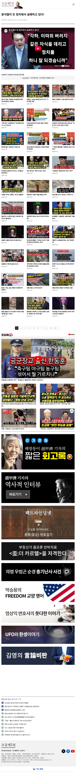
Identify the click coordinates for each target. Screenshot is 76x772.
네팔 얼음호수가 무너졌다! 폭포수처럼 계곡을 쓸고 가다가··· (12, 313)
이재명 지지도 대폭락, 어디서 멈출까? (12, 195)
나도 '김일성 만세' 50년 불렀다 (14, 728)
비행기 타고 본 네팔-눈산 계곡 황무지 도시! (63, 265)
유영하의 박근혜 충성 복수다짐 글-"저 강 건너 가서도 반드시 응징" (63, 124)
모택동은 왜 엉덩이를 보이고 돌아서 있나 (17, 735)
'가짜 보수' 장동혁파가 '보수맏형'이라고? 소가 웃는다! (12, 124)
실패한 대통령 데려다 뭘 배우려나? (11, 240)
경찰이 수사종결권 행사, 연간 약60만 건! (63, 241)
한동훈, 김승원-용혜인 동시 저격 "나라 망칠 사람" (37, 100)
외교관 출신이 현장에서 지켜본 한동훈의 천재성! (38, 148)
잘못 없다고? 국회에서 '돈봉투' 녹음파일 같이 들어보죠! (22, 706)
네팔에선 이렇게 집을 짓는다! (10, 264)
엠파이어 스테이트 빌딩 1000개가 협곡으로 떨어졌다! (12, 217)
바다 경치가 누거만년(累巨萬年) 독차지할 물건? (20, 717)
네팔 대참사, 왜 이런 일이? (34, 288)
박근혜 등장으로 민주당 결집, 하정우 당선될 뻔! (37, 124)
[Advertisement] (38, 681)
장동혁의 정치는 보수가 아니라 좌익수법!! (38, 217)
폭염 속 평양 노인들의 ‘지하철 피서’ (16, 724)
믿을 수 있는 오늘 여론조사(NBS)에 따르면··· (11, 289)
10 (55, 328)
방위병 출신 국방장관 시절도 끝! (10, 147)
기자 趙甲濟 (15, 750)
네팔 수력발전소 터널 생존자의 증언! (63, 99)
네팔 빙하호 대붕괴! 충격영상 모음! (62, 288)
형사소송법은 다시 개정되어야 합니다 (16, 713)
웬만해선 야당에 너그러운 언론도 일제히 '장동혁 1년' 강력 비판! (38, 313)
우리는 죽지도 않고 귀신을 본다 (14, 731)
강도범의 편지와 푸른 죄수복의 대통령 (16, 703)
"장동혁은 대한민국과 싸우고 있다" (62, 171)
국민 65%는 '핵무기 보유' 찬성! (36, 171)
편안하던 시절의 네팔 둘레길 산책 (36, 195)
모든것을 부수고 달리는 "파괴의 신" (62, 195)
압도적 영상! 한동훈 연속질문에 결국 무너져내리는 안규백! (12, 100)
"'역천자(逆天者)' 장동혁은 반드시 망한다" (63, 148)
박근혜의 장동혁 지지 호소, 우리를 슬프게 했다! (12, 172)
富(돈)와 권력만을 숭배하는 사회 (15, 710)
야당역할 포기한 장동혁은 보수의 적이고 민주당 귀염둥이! (63, 313)
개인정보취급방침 (6, 750)
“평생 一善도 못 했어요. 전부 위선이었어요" (18, 720)
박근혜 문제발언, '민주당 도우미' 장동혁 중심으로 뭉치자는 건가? (38, 241)
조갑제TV (22, 750)
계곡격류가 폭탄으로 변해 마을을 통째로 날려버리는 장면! (38, 265)
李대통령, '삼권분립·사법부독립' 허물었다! (63, 217)
